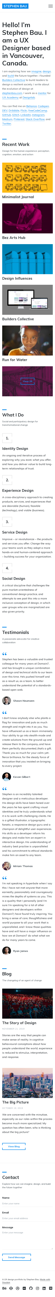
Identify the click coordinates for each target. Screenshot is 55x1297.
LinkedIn (25, 114)
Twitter (6, 123)
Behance (31, 106)
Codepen (43, 106)
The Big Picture (15, 1102)
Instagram (38, 114)
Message (7, 1227)
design (47, 71)
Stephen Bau (15, 6)
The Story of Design (19, 1023)
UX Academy (10, 97)
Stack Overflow (35, 119)
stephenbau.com (12, 93)
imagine (36, 71)
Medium (7, 119)
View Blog (14, 1146)
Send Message (16, 1257)
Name (6, 1197)
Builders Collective (13, 80)
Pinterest (19, 119)
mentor (42, 93)
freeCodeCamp (37, 110)
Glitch (15, 114)
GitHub (6, 114)
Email (5, 1212)
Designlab (29, 97)
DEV (4, 110)
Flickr (24, 110)
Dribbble (14, 110)
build (11, 75)
